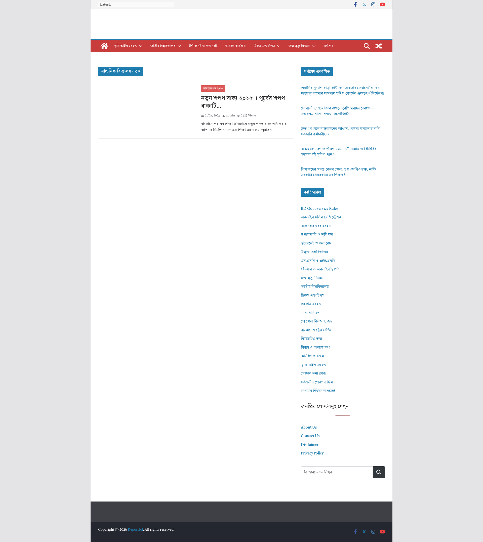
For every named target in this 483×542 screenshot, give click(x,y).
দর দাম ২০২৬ (311, 304)
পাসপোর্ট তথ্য (310, 313)
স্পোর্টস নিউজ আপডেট (318, 391)
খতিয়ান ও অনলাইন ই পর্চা (320, 269)
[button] (139, 46)
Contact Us (310, 436)
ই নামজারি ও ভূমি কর (317, 235)
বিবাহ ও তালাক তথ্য (315, 348)
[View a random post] (379, 46)
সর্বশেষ (328, 46)
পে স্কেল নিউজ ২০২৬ (316, 321)
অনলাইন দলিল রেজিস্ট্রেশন (321, 217)
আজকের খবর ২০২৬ (213, 88)
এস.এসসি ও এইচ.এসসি (318, 261)
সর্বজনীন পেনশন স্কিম (317, 382)
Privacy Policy (312, 453)
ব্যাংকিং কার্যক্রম (235, 46)
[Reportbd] (104, 46)
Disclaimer (309, 445)
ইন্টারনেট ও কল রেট (203, 46)
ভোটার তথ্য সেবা (313, 374)
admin (230, 115)
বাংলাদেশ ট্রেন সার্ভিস (316, 330)
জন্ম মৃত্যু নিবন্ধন (299, 46)
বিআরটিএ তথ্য (311, 339)
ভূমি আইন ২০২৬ (125, 46)
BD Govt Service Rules (319, 209)
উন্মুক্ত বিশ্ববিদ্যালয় (314, 252)
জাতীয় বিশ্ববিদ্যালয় (163, 46)
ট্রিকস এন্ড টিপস (264, 46)
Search (378, 472)
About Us (309, 428)
